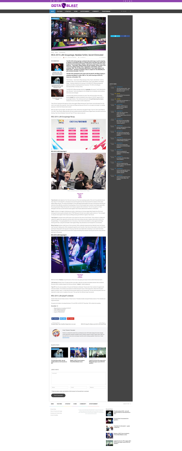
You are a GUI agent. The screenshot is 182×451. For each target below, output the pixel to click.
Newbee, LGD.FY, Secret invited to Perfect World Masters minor (122, 107)
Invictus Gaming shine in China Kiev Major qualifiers (123, 128)
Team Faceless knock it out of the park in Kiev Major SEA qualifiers (123, 178)
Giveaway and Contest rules (56, 413)
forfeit (71, 97)
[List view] (53, 1)
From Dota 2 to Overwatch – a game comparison (123, 101)
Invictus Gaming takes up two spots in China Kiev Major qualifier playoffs (123, 171)
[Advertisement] (107, 5)
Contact (63, 1)
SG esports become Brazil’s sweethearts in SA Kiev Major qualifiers (123, 134)
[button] (131, 11)
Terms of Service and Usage (56, 411)
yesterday (88, 89)
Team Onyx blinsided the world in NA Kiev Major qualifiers (124, 140)
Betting (118, 93)
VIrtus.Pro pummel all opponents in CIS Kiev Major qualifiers (123, 153)
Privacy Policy (53, 409)
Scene (75, 11)
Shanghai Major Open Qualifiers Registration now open (63, 324)
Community (95, 11)
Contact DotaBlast (54, 415)
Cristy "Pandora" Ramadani (70, 57)
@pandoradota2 (66, 337)
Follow (124, 11)
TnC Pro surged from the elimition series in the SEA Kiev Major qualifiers (124, 165)
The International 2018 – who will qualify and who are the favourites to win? (123, 90)
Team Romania (106, 11)
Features (59, 11)
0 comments (103, 57)
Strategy (68, 11)
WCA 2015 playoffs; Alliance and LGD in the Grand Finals (93, 324)
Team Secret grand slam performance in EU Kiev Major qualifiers (123, 146)
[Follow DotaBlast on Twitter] (115, 36)
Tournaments (55, 18)
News (52, 11)
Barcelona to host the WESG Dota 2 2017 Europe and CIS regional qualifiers (123, 122)
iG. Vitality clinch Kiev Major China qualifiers (123, 158)
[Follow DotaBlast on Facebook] (125, 36)
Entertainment (84, 11)
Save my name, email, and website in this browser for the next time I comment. (70, 391)
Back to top (126, 403)
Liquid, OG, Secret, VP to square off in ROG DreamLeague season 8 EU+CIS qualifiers (97, 362)
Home (52, 52)
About (57, 1)
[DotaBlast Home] (50, 1)
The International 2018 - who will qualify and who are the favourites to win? (59, 362)
